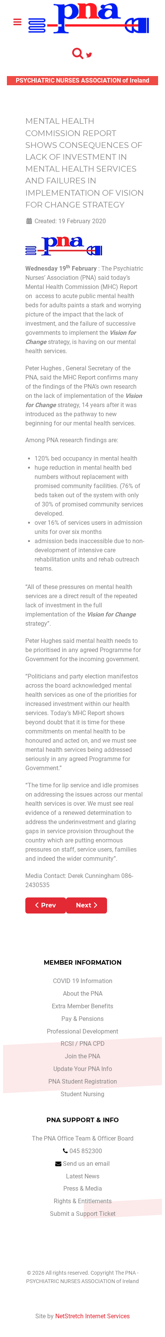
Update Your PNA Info (82, 1069)
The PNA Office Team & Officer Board (83, 1138)
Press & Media (82, 1188)
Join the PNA (82, 1056)
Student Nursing (82, 1094)
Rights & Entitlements (83, 1201)
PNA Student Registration (82, 1081)
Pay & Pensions (82, 1018)
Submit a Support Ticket (83, 1213)
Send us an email (86, 1163)
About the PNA (82, 993)
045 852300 (85, 1151)
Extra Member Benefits (82, 1006)
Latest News (82, 1176)
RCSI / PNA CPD (83, 1043)
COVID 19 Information (82, 981)
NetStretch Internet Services (92, 1316)
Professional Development (82, 1031)
